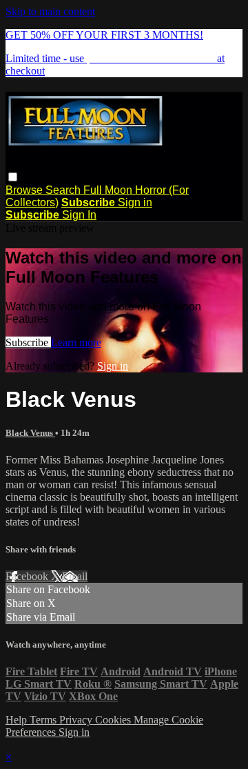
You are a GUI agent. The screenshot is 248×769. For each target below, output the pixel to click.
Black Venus (30, 433)
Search (64, 190)
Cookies (114, 720)
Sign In (79, 215)
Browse (25, 190)
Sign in (135, 202)
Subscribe (28, 342)
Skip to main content (50, 11)
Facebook (28, 576)
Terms (44, 720)
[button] (12, 176)
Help (18, 720)
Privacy (77, 720)
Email (74, 576)
